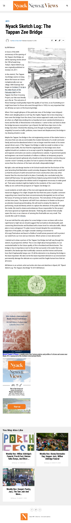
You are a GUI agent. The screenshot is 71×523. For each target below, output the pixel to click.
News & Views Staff (17, 41)
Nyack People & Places (11, 354)
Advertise (37, 516)
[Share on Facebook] (52, 40)
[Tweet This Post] (55, 40)
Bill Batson (14, 463)
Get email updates (45, 516)
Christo (23, 216)
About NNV (31, 516)
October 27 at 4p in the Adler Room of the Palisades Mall (15, 89)
